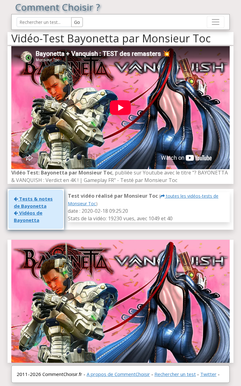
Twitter (208, 374)
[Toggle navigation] (215, 22)
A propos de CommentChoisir (118, 374)
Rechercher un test (175, 374)
